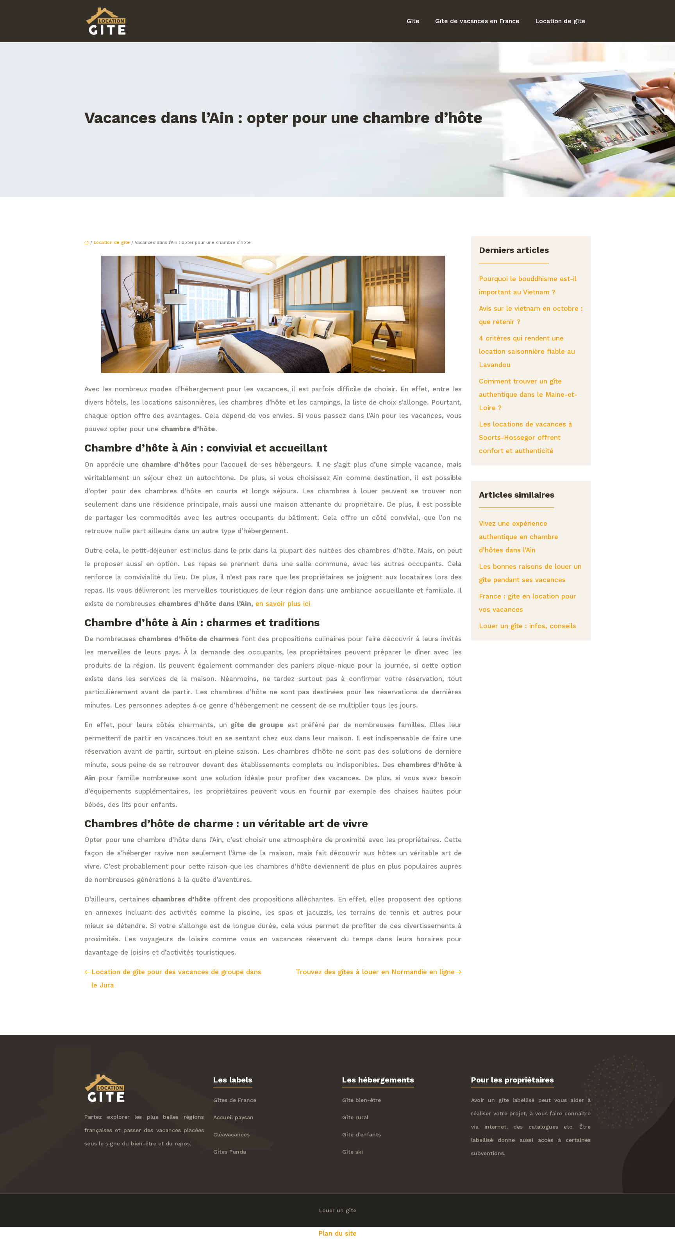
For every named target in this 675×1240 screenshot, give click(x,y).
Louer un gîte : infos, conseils (527, 626)
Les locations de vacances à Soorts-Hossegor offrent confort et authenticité (525, 437)
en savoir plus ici (282, 603)
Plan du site (337, 1233)
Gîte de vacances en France (477, 21)
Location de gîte (560, 21)
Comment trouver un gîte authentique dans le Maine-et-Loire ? (528, 394)
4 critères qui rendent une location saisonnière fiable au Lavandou (527, 351)
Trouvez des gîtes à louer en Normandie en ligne (375, 972)
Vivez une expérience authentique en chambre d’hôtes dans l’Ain (518, 537)
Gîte (413, 21)
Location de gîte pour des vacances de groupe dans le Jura (176, 978)
